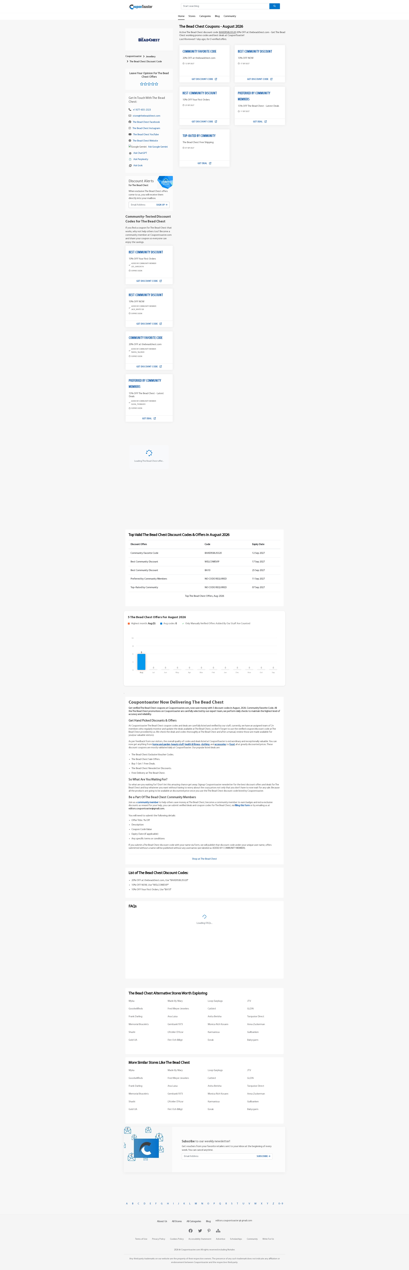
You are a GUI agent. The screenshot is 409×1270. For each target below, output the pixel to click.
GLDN (250, 1008)
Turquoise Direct (255, 1016)
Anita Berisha (214, 1016)
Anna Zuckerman (256, 1024)
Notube (231, 1250)
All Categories (194, 1221)
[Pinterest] (209, 1231)
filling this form (242, 805)
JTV (249, 1001)
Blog (217, 16)
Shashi (132, 1032)
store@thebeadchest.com (146, 116)
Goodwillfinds (136, 1008)
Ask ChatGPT (140, 153)
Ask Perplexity (140, 159)
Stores (192, 16)
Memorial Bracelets (139, 1024)
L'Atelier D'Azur (175, 1032)
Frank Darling (135, 1016)
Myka (131, 1001)
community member (147, 802)
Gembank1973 (175, 1024)
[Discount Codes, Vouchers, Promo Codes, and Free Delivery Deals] (140, 7)
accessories (220, 744)
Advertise (220, 1239)
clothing (205, 744)
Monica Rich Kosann (218, 1024)
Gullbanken (253, 1032)
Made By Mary (175, 1001)
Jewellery (151, 56)
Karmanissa (214, 1032)
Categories (205, 16)
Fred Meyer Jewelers (178, 1008)
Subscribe (262, 1156)
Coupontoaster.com (190, 1250)
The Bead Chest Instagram (146, 128)
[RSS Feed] (218, 1231)
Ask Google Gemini (158, 147)
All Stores (177, 1221)
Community (230, 16)
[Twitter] (200, 1231)
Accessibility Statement (200, 1239)
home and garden (161, 744)
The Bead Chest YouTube (146, 134)
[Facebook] (191, 1231)
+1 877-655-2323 (142, 110)
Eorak (211, 1040)
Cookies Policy (177, 1239)
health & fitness (192, 744)
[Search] (274, 6)
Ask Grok (138, 165)
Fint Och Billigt (175, 1040)
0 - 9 (280, 1203)
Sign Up (161, 205)
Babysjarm (252, 1040)
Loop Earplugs (215, 1001)
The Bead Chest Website (145, 141)
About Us (162, 1221)
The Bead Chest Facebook (146, 122)
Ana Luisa (172, 1016)
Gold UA (133, 1040)
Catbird (212, 1008)
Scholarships (236, 1239)
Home (181, 16)
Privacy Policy (158, 1239)
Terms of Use (141, 1239)
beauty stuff (177, 744)
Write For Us (268, 1239)
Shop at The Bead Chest (204, 859)
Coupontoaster (133, 56)
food (232, 744)
